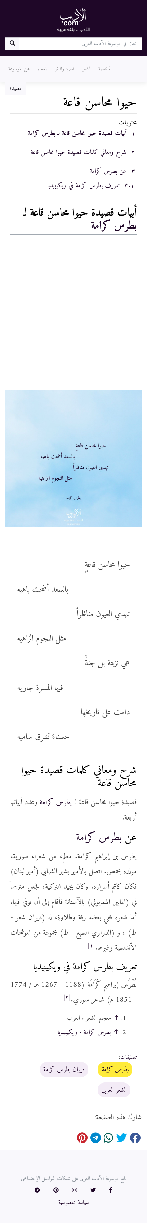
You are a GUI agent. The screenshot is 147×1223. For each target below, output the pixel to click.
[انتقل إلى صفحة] (12, 43)
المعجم (42, 69)
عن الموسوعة (19, 69)
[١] (91, 946)
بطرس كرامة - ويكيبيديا (84, 1032)
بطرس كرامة (114, 225)
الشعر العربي (114, 1090)
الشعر (86, 69)
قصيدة (16, 88)
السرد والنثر (65, 69)
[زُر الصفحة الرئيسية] (73, 20)
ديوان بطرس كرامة (64, 1069)
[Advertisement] (73, 314)
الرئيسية (104, 69)
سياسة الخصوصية (73, 1202)
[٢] (67, 997)
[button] (111, 1190)
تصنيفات (128, 1057)
